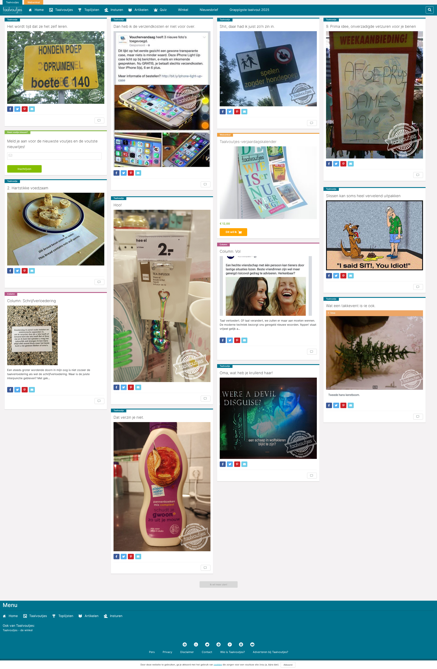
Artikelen (141, 10)
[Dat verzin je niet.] (162, 486)
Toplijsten (91, 10)
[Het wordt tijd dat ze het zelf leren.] (55, 67)
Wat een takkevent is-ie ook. (351, 305)
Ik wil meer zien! (218, 584)
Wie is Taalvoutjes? (232, 652)
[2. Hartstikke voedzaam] (55, 229)
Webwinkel (33, 2)
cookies (218, 664)
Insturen (117, 10)
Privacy (167, 652)
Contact (207, 652)
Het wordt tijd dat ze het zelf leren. (37, 26)
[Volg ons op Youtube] (252, 644)
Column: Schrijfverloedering (31, 301)
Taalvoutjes (12, 2)
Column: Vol (230, 251)
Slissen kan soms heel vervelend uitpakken (363, 196)
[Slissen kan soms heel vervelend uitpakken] (374, 235)
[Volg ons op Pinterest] (230, 644)
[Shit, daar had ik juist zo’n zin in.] (268, 68)
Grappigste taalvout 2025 (249, 10)
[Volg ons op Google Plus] (218, 644)
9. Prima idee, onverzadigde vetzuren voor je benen (371, 26)
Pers (152, 652)
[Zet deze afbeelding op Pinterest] (25, 109)
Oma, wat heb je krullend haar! (246, 373)
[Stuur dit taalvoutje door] (32, 109)
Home (39, 10)
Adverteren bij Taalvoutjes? (270, 652)
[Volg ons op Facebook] (185, 644)
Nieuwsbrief (209, 10)
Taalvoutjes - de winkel (18, 630)
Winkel (183, 10)
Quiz (163, 10)
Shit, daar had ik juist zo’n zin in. (247, 26)
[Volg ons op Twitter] (207, 644)
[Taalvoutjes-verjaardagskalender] (268, 182)
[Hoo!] (162, 296)
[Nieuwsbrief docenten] (278, 10)
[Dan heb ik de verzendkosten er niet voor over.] (162, 99)
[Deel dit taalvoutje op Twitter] (17, 109)
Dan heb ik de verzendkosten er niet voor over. (154, 26)
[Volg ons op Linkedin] (241, 644)
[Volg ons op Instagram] (196, 644)
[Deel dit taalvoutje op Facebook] (10, 109)
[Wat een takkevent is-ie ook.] (374, 355)
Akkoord (288, 664)
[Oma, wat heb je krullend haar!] (268, 418)
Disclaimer (187, 652)
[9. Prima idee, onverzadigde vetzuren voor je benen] (374, 94)
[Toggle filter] (430, 9)
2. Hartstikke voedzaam (27, 188)
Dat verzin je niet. (129, 417)
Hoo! (118, 205)
